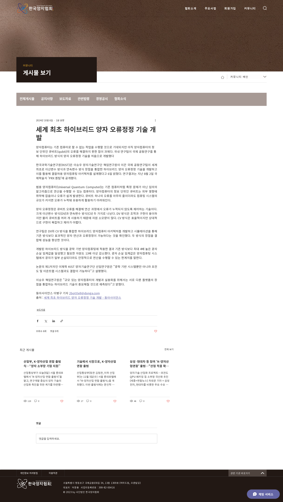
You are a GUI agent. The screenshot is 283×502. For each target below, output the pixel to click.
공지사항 (47, 98)
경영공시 (102, 98)
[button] (265, 8)
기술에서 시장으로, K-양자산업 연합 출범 (96, 363)
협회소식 (120, 98)
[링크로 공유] (61, 321)
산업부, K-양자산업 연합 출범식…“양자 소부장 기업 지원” (42, 363)
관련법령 (83, 98)
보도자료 (65, 98)
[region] (247, 76)
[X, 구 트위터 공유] (45, 321)
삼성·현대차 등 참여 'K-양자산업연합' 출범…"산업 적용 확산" (149, 363)
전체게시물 (27, 98)
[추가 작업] (155, 120)
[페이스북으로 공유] (37, 321)
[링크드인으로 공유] (53, 321)
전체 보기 (169, 349)
